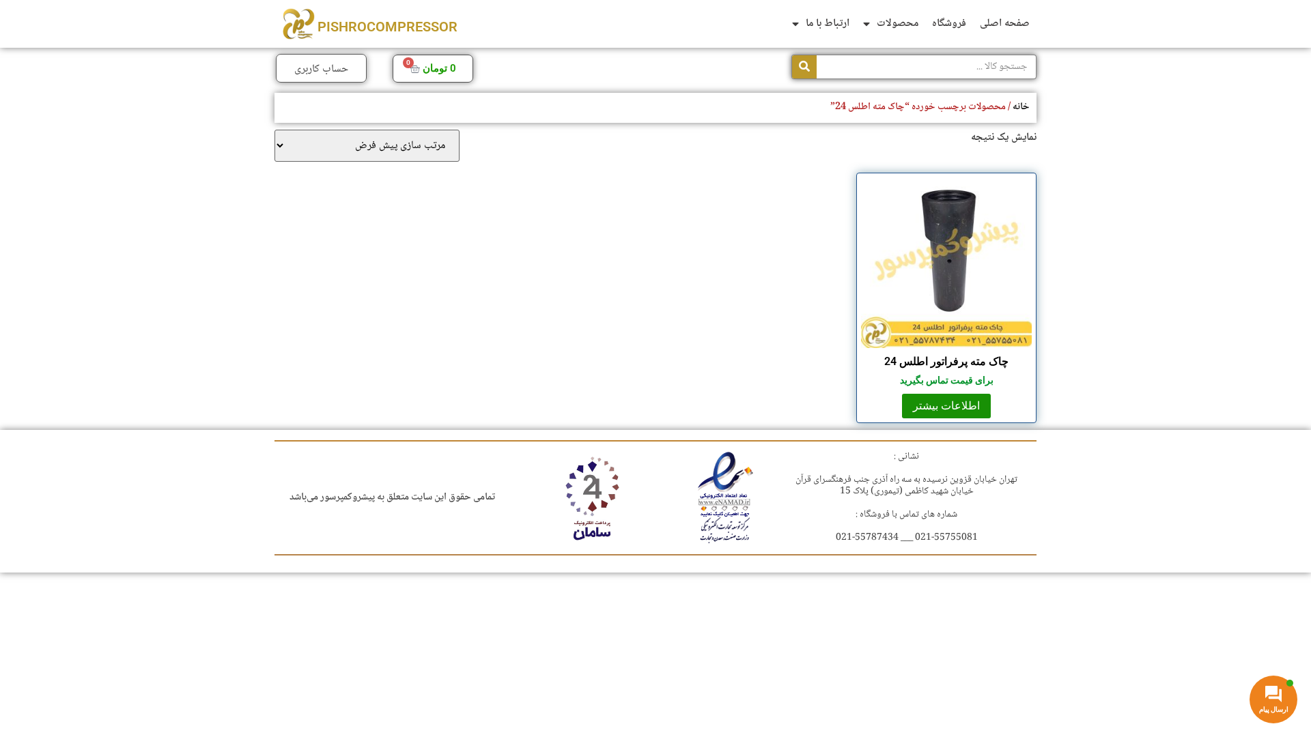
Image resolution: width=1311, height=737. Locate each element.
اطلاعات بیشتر (946, 405)
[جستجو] (804, 66)
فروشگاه (949, 23)
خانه (1021, 106)
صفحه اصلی (1005, 23)
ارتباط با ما (827, 23)
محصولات (897, 23)
